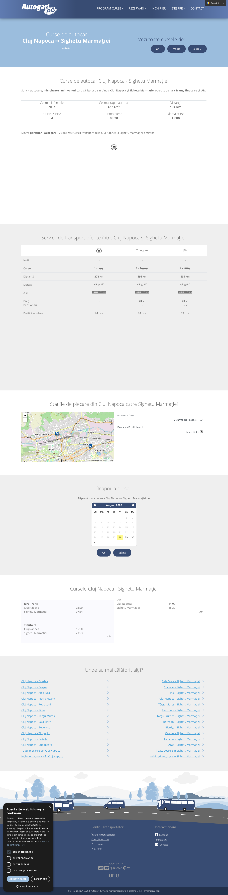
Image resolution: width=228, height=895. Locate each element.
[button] (28, 886)
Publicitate (96, 849)
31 (95, 542)
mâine (176, 49)
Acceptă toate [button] (18, 879)
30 (132, 537)
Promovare (97, 844)
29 (126, 537)
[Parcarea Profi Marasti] (91, 446)
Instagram (161, 839)
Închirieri (159, 8)
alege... (197, 48)
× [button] (49, 807)
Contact (197, 8)
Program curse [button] (108, 8)
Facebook (164, 834)
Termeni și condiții (151, 890)
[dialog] (28, 847)
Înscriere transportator (103, 834)
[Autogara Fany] (57, 434)
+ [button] (25, 415)
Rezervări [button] (136, 8)
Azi (103, 553)
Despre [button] (177, 8)
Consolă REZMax (100, 839)
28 (120, 537)
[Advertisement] (114, 182)
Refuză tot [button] (40, 879)
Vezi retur (66, 48)
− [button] (25, 419)
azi (158, 49)
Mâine (122, 553)
